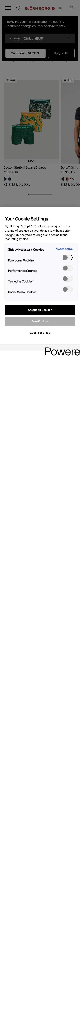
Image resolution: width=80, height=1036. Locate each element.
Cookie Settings (40, 332)
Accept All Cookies (40, 309)
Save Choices (40, 321)
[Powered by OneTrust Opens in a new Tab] (61, 348)
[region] (40, 621)
